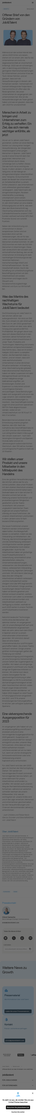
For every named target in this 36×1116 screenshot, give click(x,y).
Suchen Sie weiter (18, 1112)
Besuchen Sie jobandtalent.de (18, 1107)
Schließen (33, 1093)
